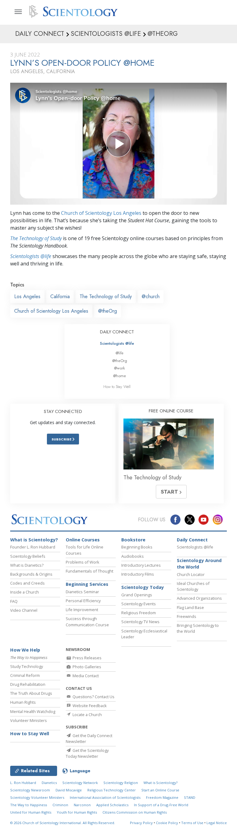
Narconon (82, 805)
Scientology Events (138, 604)
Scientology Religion (120, 782)
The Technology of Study (36, 238)
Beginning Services (87, 584)
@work (119, 368)
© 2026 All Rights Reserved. (62, 822)
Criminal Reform (25, 675)
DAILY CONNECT (117, 332)
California (60, 296)
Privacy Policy (141, 822)
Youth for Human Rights (77, 812)
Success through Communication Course (87, 621)
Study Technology (26, 666)
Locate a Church (87, 714)
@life (119, 353)
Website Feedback (89, 705)
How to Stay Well (117, 387)
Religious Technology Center (111, 790)
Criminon (60, 805)
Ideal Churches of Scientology (193, 586)
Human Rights (23, 702)
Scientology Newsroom (30, 790)
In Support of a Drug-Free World (161, 805)
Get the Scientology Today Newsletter (87, 753)
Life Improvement (82, 609)
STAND (189, 797)
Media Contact (85, 675)
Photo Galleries (86, 666)
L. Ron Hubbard (23, 782)
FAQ (14, 601)
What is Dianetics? (27, 565)
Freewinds (186, 616)
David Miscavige (69, 790)
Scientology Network (80, 782)
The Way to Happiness (28, 805)
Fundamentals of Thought (89, 571)
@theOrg (107, 311)
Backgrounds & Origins (31, 574)
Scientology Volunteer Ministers (37, 797)
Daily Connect (192, 540)
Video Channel (23, 610)
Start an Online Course (160, 790)
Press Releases (87, 658)
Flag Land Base (190, 607)
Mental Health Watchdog (32, 711)
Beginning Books (136, 547)
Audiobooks (132, 556)
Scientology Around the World (199, 563)
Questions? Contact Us (93, 696)
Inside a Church (24, 592)
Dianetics (49, 782)
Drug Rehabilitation (27, 684)
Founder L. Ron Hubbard (32, 547)
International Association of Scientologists (105, 797)
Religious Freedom (138, 612)
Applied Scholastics (112, 805)
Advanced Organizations (199, 598)
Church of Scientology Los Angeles (101, 213)
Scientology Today (142, 587)
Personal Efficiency (83, 600)
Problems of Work (82, 562)
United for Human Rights (30, 812)
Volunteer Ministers (28, 720)
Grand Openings (136, 595)
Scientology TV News (140, 621)
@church (151, 296)
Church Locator (191, 574)
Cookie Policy (167, 822)
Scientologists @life (117, 343)
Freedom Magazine (162, 797)
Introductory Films (137, 574)
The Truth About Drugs (31, 693)
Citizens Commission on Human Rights (134, 812)
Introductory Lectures (141, 565)
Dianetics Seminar (82, 591)
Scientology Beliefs (27, 556)
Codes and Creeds (27, 583)
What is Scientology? (34, 540)
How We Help (25, 650)
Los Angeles (27, 296)
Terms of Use (192, 822)
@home (119, 376)
